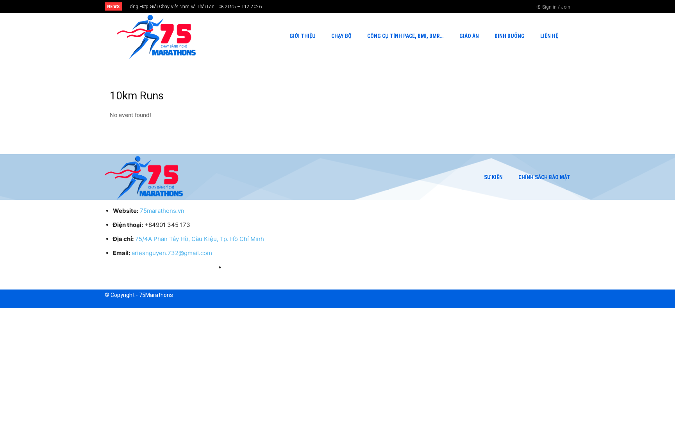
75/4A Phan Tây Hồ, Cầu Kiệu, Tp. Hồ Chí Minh (199, 239)
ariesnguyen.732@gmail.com (172, 253)
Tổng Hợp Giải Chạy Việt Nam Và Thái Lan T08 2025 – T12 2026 (195, 6)
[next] (363, 6)
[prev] (351, 6)
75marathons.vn (162, 210)
